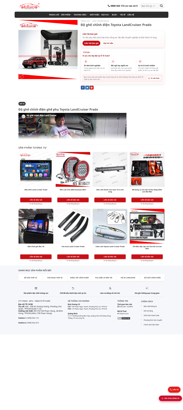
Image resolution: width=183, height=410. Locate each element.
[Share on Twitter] (87, 88)
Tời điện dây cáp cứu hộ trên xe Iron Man (147, 247)
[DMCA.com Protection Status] (123, 318)
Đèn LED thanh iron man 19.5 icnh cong (110, 191)
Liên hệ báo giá (91, 43)
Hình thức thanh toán (151, 315)
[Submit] (161, 6)
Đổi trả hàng (148, 311)
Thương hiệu (80, 15)
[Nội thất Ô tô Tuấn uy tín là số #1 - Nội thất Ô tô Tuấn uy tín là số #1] (32, 6)
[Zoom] (21, 76)
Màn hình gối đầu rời (36, 246)
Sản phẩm (65, 15)
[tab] (22, 104)
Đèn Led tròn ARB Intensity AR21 (73, 190)
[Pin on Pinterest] (92, 88)
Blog (114, 15)
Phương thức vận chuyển (153, 320)
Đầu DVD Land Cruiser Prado (36, 190)
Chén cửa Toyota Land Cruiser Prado (110, 246)
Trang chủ (54, 15)
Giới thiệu (94, 15)
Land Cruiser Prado (100, 21)
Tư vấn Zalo (155, 78)
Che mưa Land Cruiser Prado (73, 246)
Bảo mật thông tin (150, 306)
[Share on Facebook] (83, 88)
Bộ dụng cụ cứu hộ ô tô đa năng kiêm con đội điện (147, 191)
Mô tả (22, 104)
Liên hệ (130, 15)
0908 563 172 (117, 5)
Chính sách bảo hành (151, 325)
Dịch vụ (105, 15)
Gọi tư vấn (108, 43)
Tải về (122, 15)
